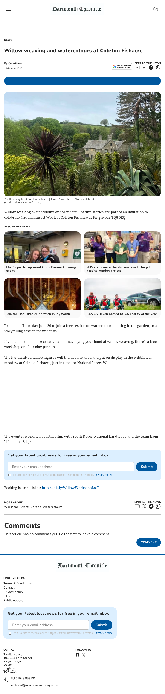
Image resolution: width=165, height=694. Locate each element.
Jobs (6, 596)
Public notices (13, 600)
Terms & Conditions (17, 583)
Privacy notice (103, 474)
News (8, 40)
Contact (8, 588)
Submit (147, 466)
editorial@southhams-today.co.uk (34, 685)
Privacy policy (13, 592)
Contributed (15, 63)
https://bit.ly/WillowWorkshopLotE (70, 488)
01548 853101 (25, 678)
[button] (8, 9)
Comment (149, 542)
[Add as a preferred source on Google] (122, 66)
